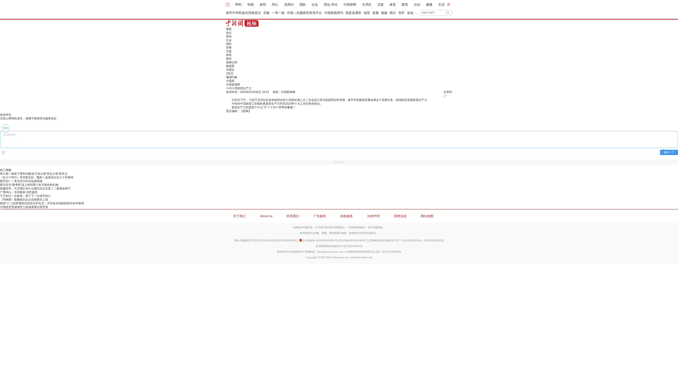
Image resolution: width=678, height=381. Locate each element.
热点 (229, 32)
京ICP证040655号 (286, 240)
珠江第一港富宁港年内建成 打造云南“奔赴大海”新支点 (33, 173)
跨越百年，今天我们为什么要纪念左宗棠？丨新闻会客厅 (35, 188)
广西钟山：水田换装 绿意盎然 (18, 192)
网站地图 (427, 216)
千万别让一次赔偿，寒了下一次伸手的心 (25, 195)
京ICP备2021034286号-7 (353, 240)
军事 (229, 47)
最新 (229, 29)
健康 (429, 4)
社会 (315, 4)
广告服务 (319, 216)
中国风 (230, 80)
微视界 (230, 66)
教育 (405, 4)
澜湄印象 (231, 77)
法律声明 (373, 216)
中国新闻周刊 (333, 13)
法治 (417, 4)
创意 (367, 13)
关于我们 (239, 216)
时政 (251, 4)
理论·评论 (331, 4)
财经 (263, 4)
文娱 (380, 4)
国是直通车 (353, 13)
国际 (302, 4)
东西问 (289, 4)
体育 (392, 4)
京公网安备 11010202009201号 (319, 240)
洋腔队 (230, 69)
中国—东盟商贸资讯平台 (304, 13)
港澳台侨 (231, 62)
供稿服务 (346, 216)
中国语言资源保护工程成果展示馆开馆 (24, 206)
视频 (384, 13)
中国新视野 (233, 84)
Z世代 (229, 73)
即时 (238, 4)
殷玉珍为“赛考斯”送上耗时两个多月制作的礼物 (29, 184)
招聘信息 (400, 216)
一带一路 (278, 13)
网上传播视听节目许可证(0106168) (254, 240)
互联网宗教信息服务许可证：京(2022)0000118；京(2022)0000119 (406, 240)
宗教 (266, 13)
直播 (375, 13)
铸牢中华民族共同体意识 (243, 13)
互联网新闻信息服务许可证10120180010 (339, 246)
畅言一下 (669, 152)
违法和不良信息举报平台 (290, 251)
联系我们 (293, 216)
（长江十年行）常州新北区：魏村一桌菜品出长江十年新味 (36, 177)
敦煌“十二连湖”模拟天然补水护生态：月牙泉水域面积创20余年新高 (42, 203)
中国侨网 (349, 4)
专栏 (401, 13)
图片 (393, 13)
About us (266, 216)
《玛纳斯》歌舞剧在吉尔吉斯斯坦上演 (24, 199)
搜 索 (449, 13)
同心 (275, 4)
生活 (441, 4)
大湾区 (366, 4)
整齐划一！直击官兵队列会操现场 (21, 181)
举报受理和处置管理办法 (360, 251)
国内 (229, 36)
